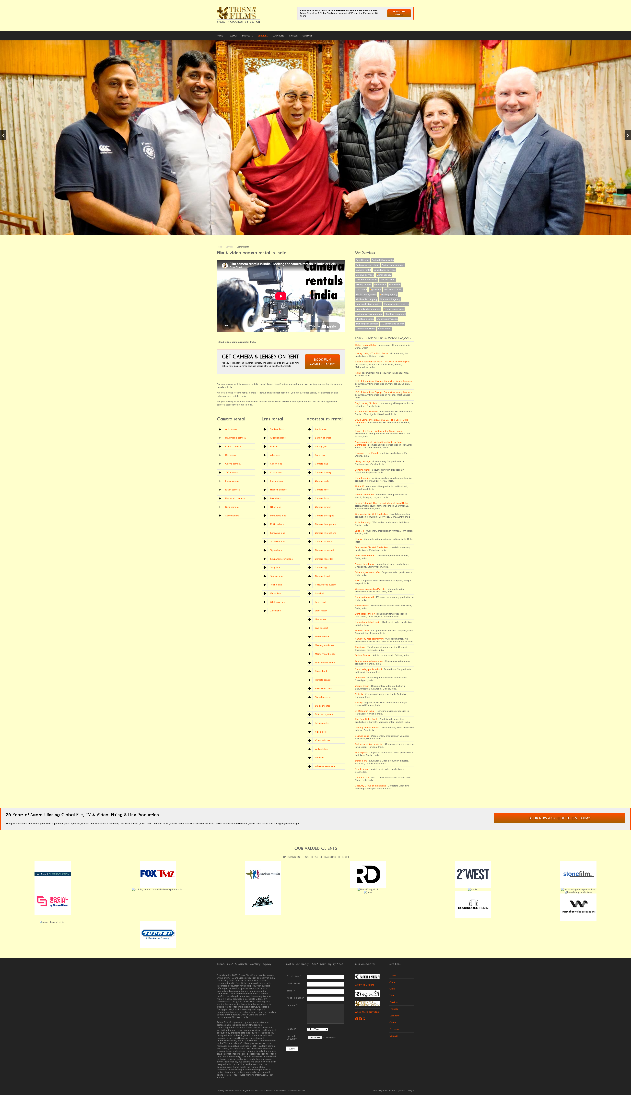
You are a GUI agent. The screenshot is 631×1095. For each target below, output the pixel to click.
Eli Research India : (365, 711)
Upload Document (292, 1037)
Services (263, 36)
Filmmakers (380, 284)
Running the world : (365, 597)
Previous (3, 135)
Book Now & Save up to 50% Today (559, 818)
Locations (278, 36)
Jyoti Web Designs (364, 984)
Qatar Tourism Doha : (366, 345)
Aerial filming (362, 260)
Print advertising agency (368, 309)
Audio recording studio (367, 265)
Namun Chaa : (362, 777)
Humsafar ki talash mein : (368, 622)
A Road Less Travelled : (367, 411)
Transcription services (367, 323)
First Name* (294, 976)
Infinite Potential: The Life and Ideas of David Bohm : (382, 503)
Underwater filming (365, 328)
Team (392, 995)
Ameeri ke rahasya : (365, 564)
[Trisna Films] (236, 12)
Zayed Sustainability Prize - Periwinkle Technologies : (382, 361)
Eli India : (359, 694)
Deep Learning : (363, 478)
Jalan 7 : (359, 530)
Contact (307, 36)
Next (628, 135)
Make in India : (362, 630)
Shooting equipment (395, 314)
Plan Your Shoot (399, 13)
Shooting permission (387, 319)
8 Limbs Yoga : (362, 736)
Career (293, 36)
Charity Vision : (363, 686)
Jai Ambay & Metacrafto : (368, 572)
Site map (394, 1029)
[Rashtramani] (367, 993)
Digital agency (383, 275)
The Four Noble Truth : (367, 719)
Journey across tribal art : (368, 727)
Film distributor (387, 279)
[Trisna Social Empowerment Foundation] (367, 1003)
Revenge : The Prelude (367, 453)
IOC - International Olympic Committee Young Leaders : (384, 381)
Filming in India (364, 284)
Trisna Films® (266, 1090)
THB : (358, 580)
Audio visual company (393, 265)
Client (392, 988)
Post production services (368, 304)
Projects (247, 36)
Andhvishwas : (362, 605)
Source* (291, 1029)
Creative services (365, 275)
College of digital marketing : (370, 744)
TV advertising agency (392, 323)
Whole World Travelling (367, 1012)
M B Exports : (362, 752)
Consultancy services (385, 270)
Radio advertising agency (369, 314)
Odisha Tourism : (364, 655)
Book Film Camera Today (322, 362)
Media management (366, 294)
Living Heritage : (363, 461)
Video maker (384, 328)
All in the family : (363, 522)
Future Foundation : (365, 494)
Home (220, 36)
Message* (292, 1005)
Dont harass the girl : (366, 613)
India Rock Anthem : (365, 555)
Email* (291, 990)
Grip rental (361, 289)
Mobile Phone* (295, 998)
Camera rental (363, 270)
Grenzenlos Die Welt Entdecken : (372, 514)
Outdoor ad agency (390, 299)
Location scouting (393, 289)
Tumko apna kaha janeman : (370, 661)
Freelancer (395, 284)
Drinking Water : (363, 469)
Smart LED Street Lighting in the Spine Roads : (379, 431)
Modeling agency (388, 294)
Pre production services (396, 304)
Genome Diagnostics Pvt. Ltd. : (371, 589)
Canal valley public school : (369, 669)
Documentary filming (366, 279)
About (233, 36)
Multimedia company (366, 299)
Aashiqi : (359, 702)
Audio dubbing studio (383, 260)
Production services (394, 309)
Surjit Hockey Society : (366, 403)
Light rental (375, 289)
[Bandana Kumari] (367, 976)
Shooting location (365, 319)
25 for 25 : (360, 486)
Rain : (358, 372)
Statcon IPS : (361, 760)
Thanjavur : (361, 647)
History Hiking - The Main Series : (372, 353)
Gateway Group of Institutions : (371, 785)
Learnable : (361, 677)
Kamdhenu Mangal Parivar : (369, 638)
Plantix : (359, 539)
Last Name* (293, 983)
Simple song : (362, 769)
